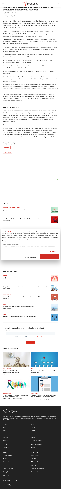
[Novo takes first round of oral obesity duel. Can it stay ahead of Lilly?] (54, 317)
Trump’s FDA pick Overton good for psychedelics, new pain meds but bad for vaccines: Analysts (26, 286)
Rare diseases (7, 393)
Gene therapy (35, 393)
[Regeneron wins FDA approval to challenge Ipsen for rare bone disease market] (16, 383)
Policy (5, 217)
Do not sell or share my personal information (30, 256)
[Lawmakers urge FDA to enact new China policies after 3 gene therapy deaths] (54, 219)
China (4, 304)
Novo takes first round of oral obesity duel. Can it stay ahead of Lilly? (19, 316)
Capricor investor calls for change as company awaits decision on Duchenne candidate (23, 209)
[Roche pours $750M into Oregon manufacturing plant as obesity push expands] (16, 359)
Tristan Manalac (6, 318)
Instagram (45, 137)
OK (50, 256)
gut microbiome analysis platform (47, 39)
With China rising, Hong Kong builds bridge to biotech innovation (18, 306)
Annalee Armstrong (7, 308)
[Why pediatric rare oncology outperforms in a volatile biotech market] (54, 278)
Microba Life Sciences (32, 31)
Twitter (29, 137)
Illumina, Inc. (50, 31)
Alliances (6, 147)
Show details (53, 251)
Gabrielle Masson (6, 220)
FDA (4, 285)
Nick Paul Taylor (6, 298)
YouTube (53, 137)
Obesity (5, 314)
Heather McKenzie (6, 210)
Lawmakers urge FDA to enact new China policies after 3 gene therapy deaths (21, 218)
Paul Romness (6, 278)
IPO (32, 368)
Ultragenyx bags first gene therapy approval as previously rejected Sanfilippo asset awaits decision (43, 396)
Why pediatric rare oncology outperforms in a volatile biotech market (19, 277)
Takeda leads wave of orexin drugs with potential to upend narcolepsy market (21, 296)
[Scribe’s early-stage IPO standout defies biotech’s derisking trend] (44, 359)
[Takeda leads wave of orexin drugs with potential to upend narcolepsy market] (54, 297)
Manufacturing (7, 368)
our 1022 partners (11, 231)
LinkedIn (40, 137)
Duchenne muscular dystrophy (11, 207)
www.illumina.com (10, 137)
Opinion (5, 275)
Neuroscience (7, 294)
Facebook (34, 137)
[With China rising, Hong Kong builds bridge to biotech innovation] (54, 307)
